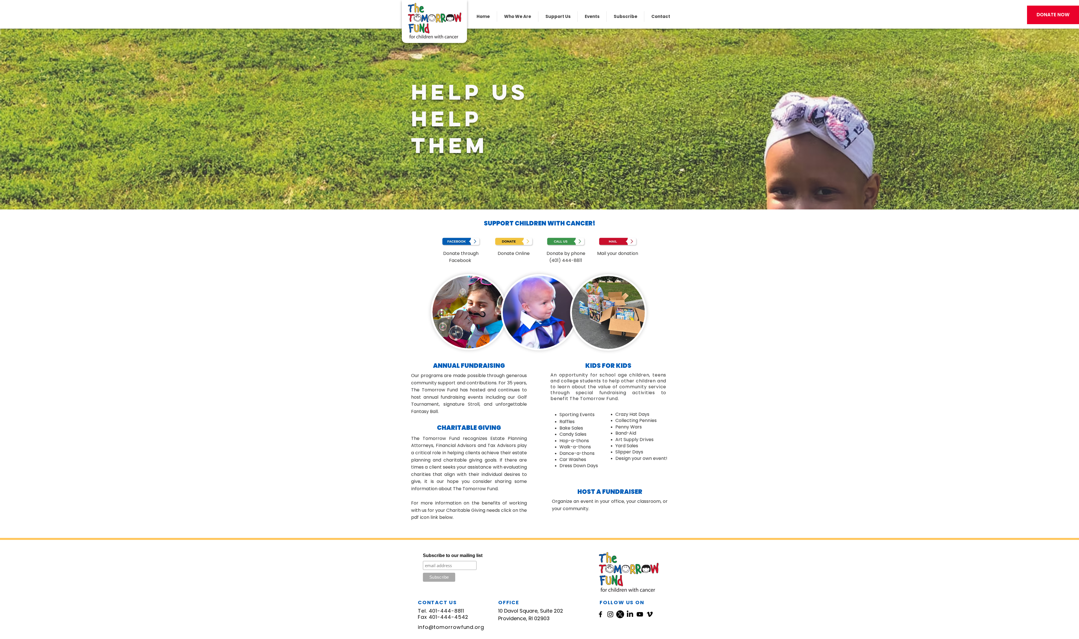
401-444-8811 (446, 610)
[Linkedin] (630, 614)
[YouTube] (640, 614)
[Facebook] (600, 614)
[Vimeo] (650, 614)
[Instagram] (610, 614)
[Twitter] (620, 614)
